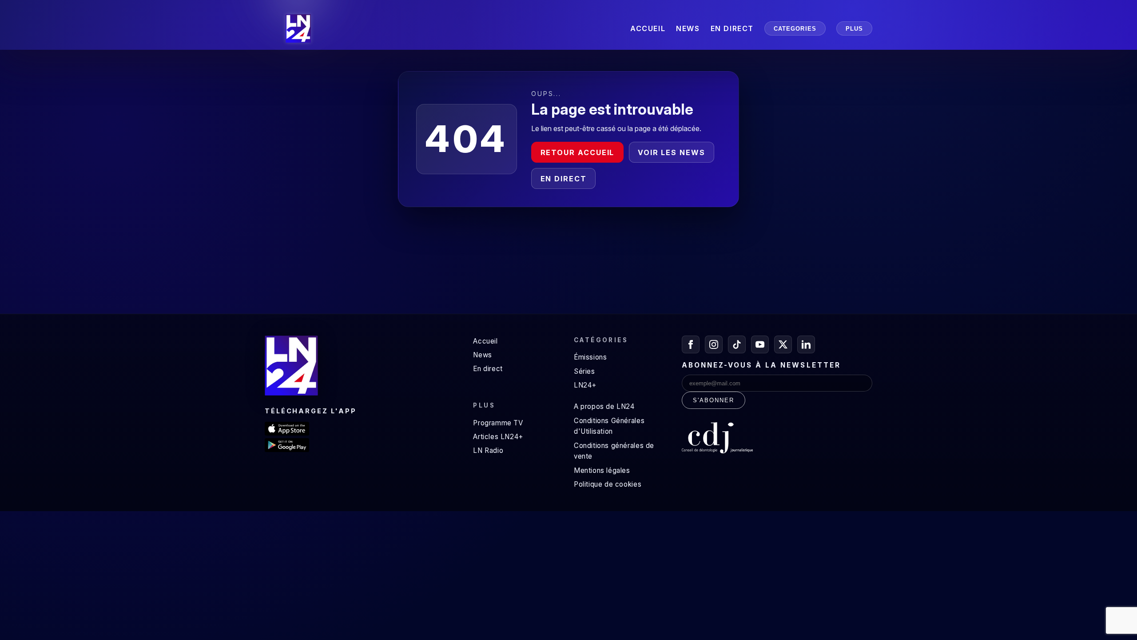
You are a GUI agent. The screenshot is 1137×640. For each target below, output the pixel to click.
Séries (584, 371)
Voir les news (671, 152)
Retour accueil (578, 152)
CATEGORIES (795, 28)
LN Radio (488, 450)
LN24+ (585, 385)
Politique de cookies (607, 484)
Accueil (485, 341)
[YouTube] (760, 344)
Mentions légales (602, 470)
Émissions (590, 357)
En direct (564, 178)
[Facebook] (691, 344)
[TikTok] (737, 344)
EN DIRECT (732, 28)
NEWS (688, 28)
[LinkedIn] (806, 344)
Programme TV (498, 423)
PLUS (854, 28)
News (482, 355)
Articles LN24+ (498, 436)
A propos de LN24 (604, 406)
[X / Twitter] (783, 344)
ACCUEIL (647, 28)
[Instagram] (714, 344)
